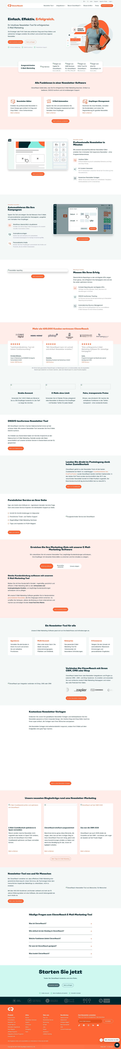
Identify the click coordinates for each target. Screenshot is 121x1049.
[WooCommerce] (73, 690)
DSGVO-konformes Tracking (87, 296)
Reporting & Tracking (78, 269)
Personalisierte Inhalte (20, 242)
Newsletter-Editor (24, 101)
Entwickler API (11, 1036)
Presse (44, 1029)
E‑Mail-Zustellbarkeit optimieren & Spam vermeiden (22, 829)
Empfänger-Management (99, 101)
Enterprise (68, 641)
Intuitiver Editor (83, 159)
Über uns (45, 1017)
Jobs (91, 1)
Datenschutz (63, 1020)
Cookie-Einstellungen (65, 1029)
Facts (26, 1031)
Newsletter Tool (12, 1022)
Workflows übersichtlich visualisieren (25, 224)
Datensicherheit (64, 1017)
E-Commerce (96, 641)
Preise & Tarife (11, 1017)
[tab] (60, 566)
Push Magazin (11, 1029)
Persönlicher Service (48, 1020)
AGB (61, 1027)
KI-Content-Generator (85, 168)
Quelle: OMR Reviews (16, 362)
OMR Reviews (50, 362)
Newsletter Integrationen (14, 1027)
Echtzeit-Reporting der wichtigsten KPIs (91, 287)
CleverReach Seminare (30, 1020)
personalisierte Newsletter (16, 598)
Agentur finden (103, 1)
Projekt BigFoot (11, 1024)
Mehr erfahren (15, 113)
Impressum (45, 1031)
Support (96, 1)
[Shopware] (90, 690)
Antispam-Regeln (64, 1022)
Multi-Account (43, 641)
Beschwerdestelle (64, 1024)
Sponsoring (46, 1022)
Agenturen (14, 641)
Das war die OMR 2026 (90, 828)
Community (28, 1024)
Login (110, 1)
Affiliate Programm (12, 1031)
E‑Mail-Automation (60, 101)
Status (26, 1027)
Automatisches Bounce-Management (90, 305)
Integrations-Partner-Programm (15, 1034)
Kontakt (45, 1024)
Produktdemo (11, 1020)
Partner (27, 1017)
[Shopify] (106, 690)
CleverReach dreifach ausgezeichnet (59, 828)
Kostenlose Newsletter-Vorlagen (88, 177)
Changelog (28, 1029)
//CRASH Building (47, 1034)
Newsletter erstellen (78, 139)
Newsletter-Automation (13, 204)
